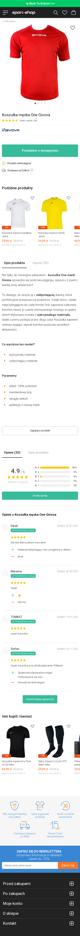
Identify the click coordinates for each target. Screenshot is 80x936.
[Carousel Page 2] (38, 103)
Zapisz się (68, 865)
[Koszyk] (73, 12)
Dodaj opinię (40, 495)
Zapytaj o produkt (40, 430)
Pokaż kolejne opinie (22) (40, 699)
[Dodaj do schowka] (72, 27)
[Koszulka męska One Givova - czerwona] (40, 62)
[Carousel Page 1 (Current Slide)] (35, 103)
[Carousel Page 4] (44, 103)
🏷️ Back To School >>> (40, 3)
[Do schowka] (32, 198)
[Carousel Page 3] (41, 103)
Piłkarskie (9, 21)
